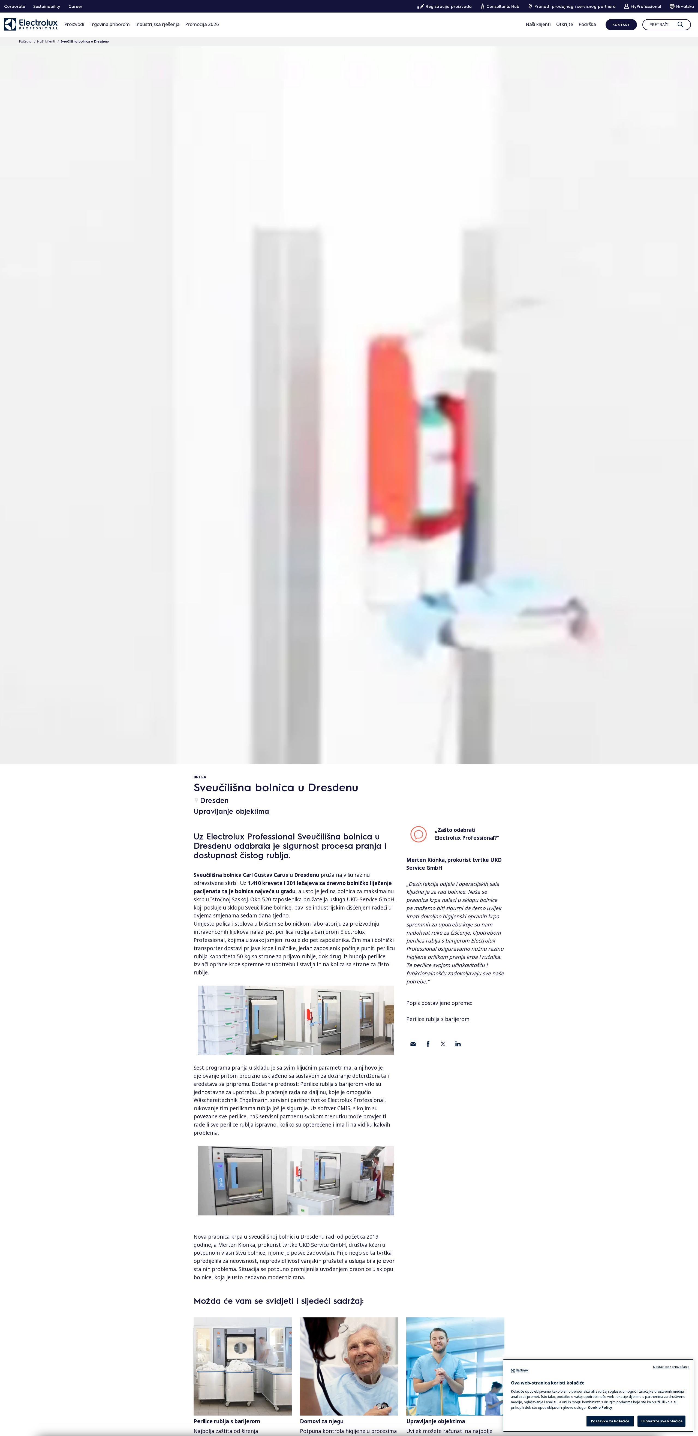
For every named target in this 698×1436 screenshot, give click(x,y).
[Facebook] (428, 1044)
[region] (598, 1395)
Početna (25, 41)
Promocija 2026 (202, 24)
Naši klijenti (538, 24)
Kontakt (621, 24)
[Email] (413, 1044)
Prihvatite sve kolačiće (661, 1421)
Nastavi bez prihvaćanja (671, 1367)
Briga (200, 776)
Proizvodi (74, 24)
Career (75, 6)
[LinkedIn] (458, 1044)
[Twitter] (443, 1044)
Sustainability (46, 6)
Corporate (14, 6)
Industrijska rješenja (157, 24)
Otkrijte (564, 24)
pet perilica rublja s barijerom (302, 931)
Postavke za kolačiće (610, 1421)
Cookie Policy (600, 1407)
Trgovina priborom (109, 24)
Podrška (587, 24)
